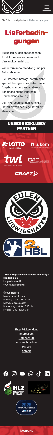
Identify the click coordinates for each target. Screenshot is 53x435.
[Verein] (14, 388)
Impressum (26, 333)
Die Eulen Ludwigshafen (14, 20)
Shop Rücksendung (26, 329)
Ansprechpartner (26, 342)
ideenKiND (26, 430)
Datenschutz (26, 338)
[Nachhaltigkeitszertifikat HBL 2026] (26, 407)
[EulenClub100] (39, 387)
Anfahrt (26, 351)
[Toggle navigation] (46, 7)
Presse (26, 346)
